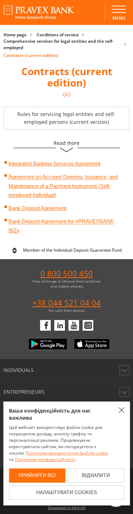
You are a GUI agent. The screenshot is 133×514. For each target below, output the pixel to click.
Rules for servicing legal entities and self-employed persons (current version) (66, 118)
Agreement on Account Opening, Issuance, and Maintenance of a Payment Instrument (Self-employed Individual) (63, 186)
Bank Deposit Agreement (37, 208)
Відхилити (96, 475)
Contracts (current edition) (31, 55)
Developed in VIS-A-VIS (66, 507)
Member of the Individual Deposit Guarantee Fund (72, 250)
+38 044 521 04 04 (66, 302)
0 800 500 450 (66, 273)
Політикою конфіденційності (45, 459)
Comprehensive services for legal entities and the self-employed (58, 44)
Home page (15, 35)
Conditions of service (58, 35)
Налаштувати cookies (66, 492)
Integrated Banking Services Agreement (54, 164)
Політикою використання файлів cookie (66, 453)
